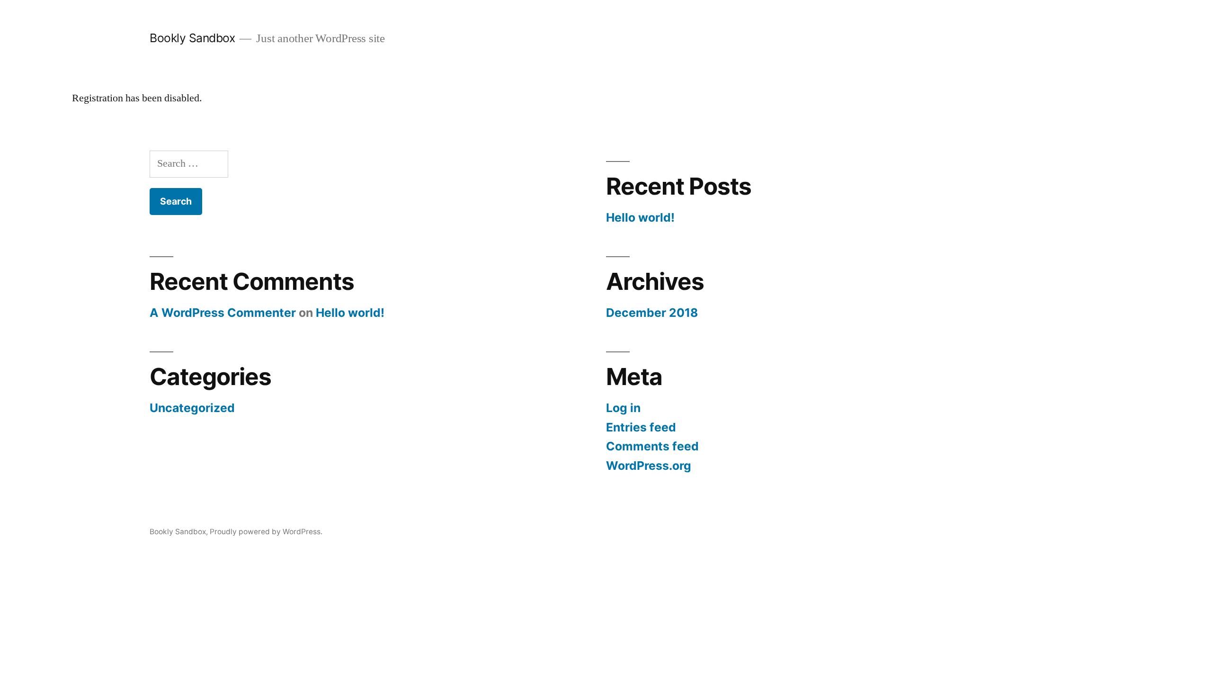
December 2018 (652, 312)
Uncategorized (192, 408)
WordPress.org (648, 465)
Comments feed (652, 446)
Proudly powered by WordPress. (266, 531)
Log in (623, 408)
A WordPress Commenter (223, 312)
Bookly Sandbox (192, 38)
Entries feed (641, 427)
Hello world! (640, 217)
